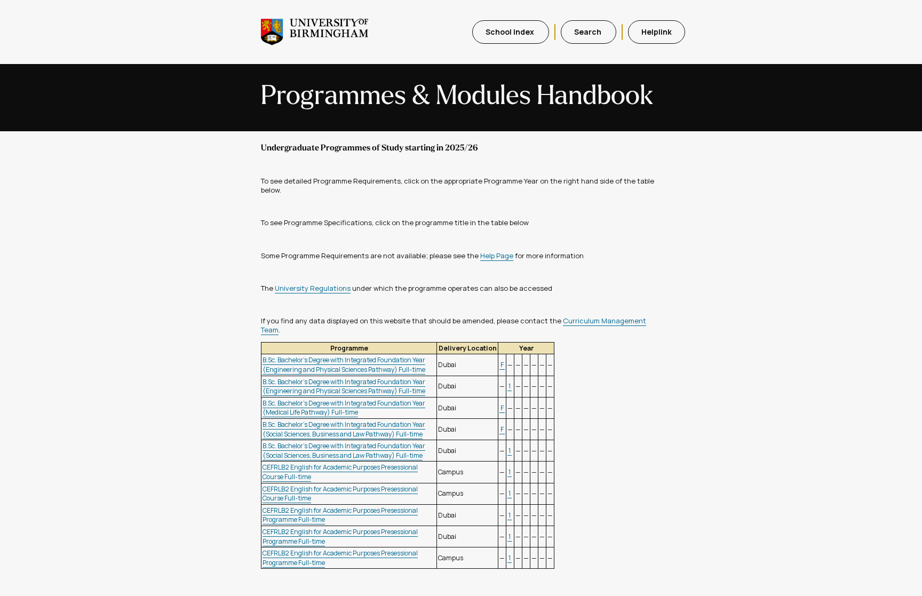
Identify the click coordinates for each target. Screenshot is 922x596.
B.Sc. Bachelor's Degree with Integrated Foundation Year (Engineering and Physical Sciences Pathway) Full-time (344, 364)
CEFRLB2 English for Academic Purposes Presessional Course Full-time (340, 493)
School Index (511, 32)
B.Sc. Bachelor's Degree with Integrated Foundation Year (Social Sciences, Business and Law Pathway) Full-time (344, 429)
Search (588, 32)
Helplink (656, 32)
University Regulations (313, 288)
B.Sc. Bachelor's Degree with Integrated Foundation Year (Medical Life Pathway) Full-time (344, 408)
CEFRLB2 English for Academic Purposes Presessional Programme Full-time (340, 515)
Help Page (496, 255)
